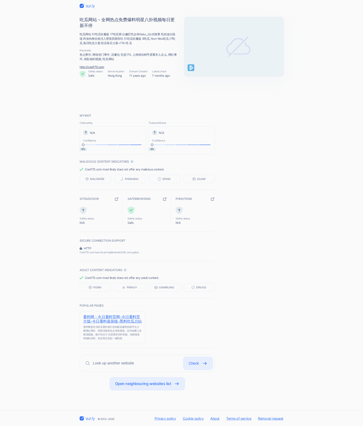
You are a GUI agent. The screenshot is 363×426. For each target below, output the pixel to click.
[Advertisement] (181, 95)
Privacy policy (165, 418)
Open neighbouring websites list (143, 383)
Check (194, 363)
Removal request (270, 418)
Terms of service (238, 418)
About (215, 418)
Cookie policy (193, 418)
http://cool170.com (92, 67)
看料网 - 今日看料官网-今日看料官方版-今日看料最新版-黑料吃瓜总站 (112, 319)
